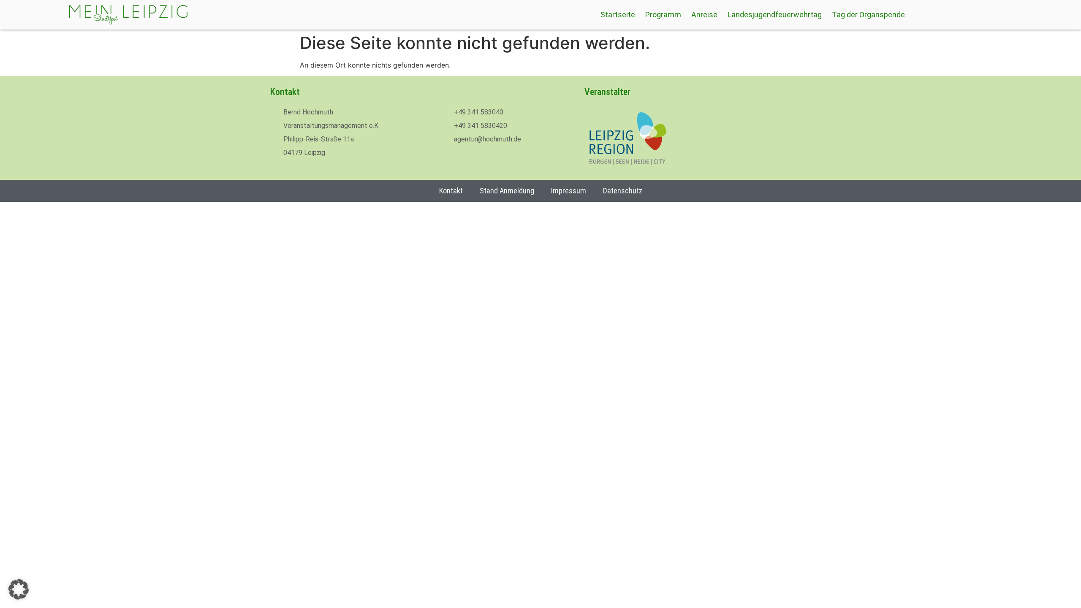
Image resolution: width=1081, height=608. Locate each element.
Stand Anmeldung (507, 190)
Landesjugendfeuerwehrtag (775, 15)
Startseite (617, 15)
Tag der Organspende (868, 15)
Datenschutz (622, 190)
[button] (18, 589)
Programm (663, 15)
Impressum (568, 190)
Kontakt (451, 190)
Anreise (704, 15)
